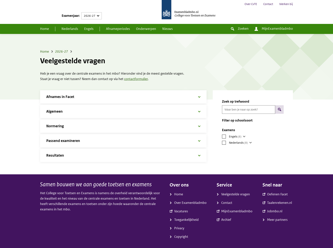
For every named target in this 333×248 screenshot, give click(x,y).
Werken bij (286, 4)
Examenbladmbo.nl (186, 11)
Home (44, 29)
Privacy (179, 228)
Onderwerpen (146, 29)
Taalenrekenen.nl (279, 203)
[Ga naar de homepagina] (166, 12)
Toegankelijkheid (186, 220)
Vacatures (181, 211)
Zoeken (243, 29)
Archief (226, 220)
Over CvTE (251, 4)
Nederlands (69, 29)
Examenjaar (70, 16)
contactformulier (136, 79)
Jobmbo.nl (274, 211)
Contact (268, 4)
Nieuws (167, 29)
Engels (88, 29)
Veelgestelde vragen (235, 194)
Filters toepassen (279, 109)
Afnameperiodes (118, 29)
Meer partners (277, 220)
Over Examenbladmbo (190, 203)
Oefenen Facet (277, 194)
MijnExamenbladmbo (277, 29)
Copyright (181, 237)
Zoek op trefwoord (235, 102)
